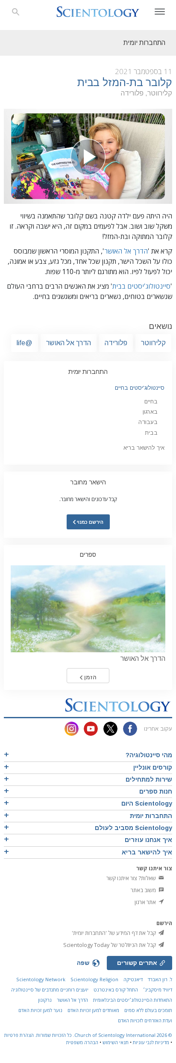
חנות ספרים (155, 791)
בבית (151, 433)
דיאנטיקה (133, 979)
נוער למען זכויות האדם (40, 1010)
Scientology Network (40, 979)
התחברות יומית (88, 371)
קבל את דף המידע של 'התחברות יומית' (114, 933)
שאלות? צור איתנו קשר (131, 878)
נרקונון (45, 1000)
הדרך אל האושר (126, 251)
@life (24, 342)
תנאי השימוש (116, 1042)
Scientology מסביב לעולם (133, 827)
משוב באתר (144, 890)
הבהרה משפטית (82, 1042)
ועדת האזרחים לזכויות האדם (145, 1020)
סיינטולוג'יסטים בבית (141, 286)
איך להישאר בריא (143, 448)
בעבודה (148, 422)
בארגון (150, 412)
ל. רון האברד (160, 979)
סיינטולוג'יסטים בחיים (139, 388)
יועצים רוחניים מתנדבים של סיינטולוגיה (49, 989)
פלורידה (116, 342)
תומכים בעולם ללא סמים (148, 1010)
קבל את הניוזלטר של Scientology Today (110, 945)
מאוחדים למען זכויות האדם (93, 1010)
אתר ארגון (146, 902)
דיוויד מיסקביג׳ (157, 989)
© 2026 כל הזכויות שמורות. (103, 1035)
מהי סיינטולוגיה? (149, 755)
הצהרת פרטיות (19, 1035)
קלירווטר (153, 342)
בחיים (151, 401)
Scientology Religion (94, 979)
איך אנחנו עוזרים (148, 839)
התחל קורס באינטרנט (116, 989)
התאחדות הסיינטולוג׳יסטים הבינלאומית (132, 1000)
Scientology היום (146, 803)
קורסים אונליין (152, 767)
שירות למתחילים (149, 779)
